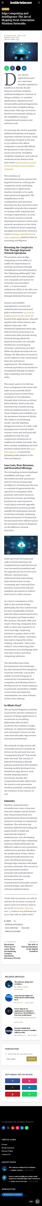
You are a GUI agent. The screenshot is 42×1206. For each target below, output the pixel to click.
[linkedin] (24, 68)
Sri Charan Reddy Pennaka (26, 1018)
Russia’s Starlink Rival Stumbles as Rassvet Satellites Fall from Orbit (25, 1030)
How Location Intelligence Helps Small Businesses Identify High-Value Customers (24, 1178)
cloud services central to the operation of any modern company (20, 165)
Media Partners (8, 1148)
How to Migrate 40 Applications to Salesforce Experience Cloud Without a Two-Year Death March (24, 1012)
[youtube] (12, 1094)
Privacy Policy (7, 1151)
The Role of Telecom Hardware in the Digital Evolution (29, 948)
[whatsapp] (6, 68)
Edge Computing (11, 928)
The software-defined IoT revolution (22, 1167)
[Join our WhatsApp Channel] (34, 1201)
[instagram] (29, 1080)
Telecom (5, 9)
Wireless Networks (12, 931)
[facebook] (12, 68)
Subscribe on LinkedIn (12, 1195)
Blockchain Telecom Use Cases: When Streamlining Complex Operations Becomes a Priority (12, 951)
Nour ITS (19, 1003)
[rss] (29, 1087)
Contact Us (6, 1154)
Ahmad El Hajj (11, 35)
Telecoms (25, 928)
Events (4, 1145)
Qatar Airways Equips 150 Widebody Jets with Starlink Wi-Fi (24, 998)
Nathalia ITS (21, 1035)
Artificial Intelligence (14, 924)
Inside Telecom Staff (19, 1181)
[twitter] (18, 68)
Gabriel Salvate (22, 987)
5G (10, 286)
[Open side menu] (3, 3)
